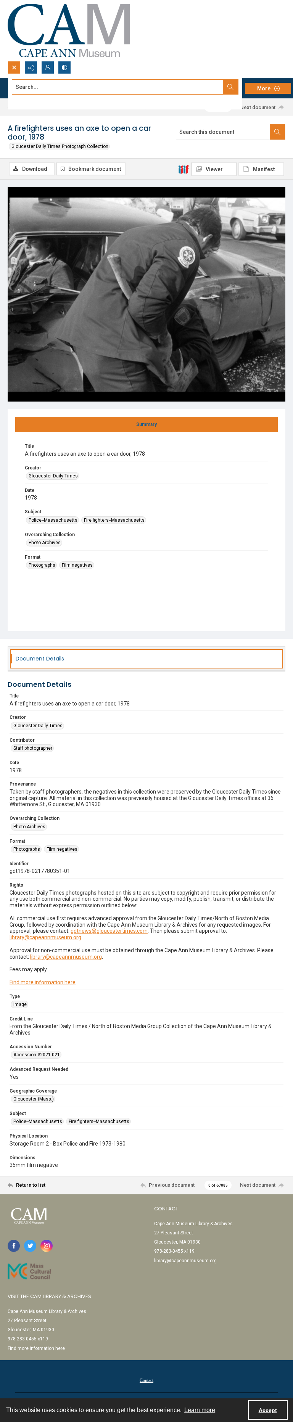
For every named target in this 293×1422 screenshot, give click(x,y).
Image (20, 1004)
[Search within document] (277, 132)
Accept (268, 1410)
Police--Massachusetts (53, 520)
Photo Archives (45, 542)
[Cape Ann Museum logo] (69, 30)
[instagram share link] (46, 1246)
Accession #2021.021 (36, 1054)
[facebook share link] (14, 1246)
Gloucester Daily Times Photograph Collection (59, 146)
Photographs (42, 565)
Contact (146, 1380)
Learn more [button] (199, 1410)
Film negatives (77, 565)
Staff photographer (32, 748)
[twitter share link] (30, 1246)
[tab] (146, 424)
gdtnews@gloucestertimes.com (109, 931)
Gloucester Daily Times (53, 476)
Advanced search (31, 100)
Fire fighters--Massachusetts (114, 520)
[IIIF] (183, 168)
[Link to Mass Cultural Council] (29, 1271)
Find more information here (43, 982)
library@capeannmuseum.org (45, 937)
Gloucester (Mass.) (33, 1099)
